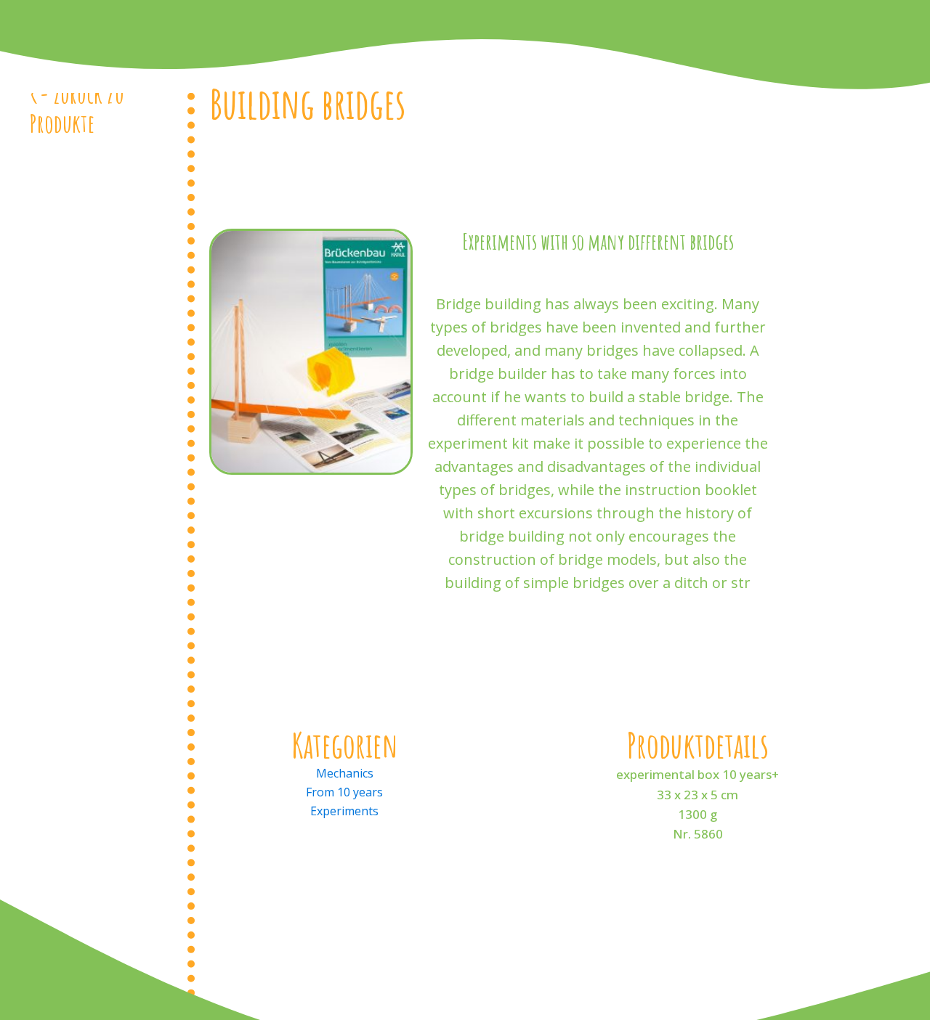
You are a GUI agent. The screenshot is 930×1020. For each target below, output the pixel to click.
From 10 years (344, 792)
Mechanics (344, 773)
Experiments (344, 811)
